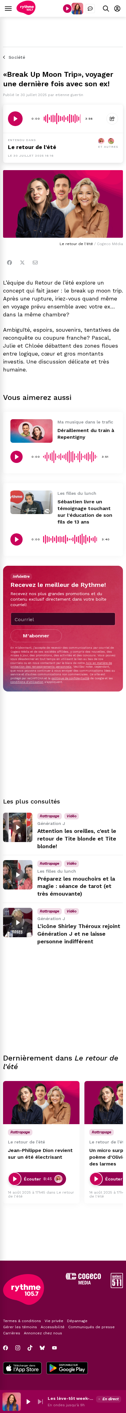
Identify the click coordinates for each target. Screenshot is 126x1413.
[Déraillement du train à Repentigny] (31, 431)
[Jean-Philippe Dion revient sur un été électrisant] (41, 1102)
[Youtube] (54, 1347)
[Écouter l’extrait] (15, 118)
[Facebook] (9, 262)
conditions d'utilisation (26, 682)
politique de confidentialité (70, 678)
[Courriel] (35, 262)
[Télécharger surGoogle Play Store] (67, 1368)
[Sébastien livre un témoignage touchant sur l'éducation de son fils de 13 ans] (31, 502)
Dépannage (77, 1321)
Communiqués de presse (91, 1327)
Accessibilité (53, 1327)
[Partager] (112, 119)
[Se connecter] (117, 8)
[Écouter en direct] (67, 8)
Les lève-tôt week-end (71, 1398)
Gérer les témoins (20, 1327)
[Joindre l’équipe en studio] (90, 8)
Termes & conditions (22, 1321)
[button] (28, 1402)
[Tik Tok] (30, 1347)
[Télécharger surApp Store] (22, 1368)
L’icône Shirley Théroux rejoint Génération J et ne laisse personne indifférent (78, 934)
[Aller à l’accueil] (26, 13)
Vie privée (54, 1321)
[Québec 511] (117, 1286)
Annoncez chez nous (43, 1333)
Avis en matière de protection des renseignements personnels (61, 664)
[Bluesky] (42, 1347)
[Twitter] (22, 262)
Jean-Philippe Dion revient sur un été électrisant (40, 1153)
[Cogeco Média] (83, 1283)
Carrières (11, 1333)
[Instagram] (17, 1347)
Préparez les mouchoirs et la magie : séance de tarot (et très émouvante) (76, 886)
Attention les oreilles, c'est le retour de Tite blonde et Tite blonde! (76, 838)
